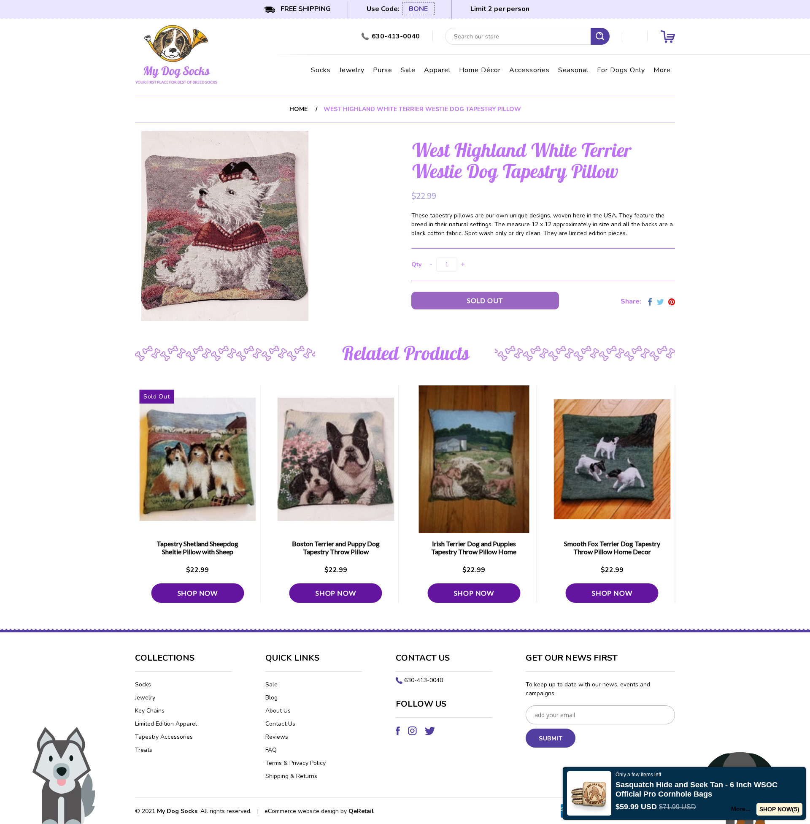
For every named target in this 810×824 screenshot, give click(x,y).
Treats (143, 750)
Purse (382, 70)
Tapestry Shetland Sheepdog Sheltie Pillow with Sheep (197, 547)
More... (741, 808)
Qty (416, 264)
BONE (418, 9)
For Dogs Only (621, 70)
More (662, 70)
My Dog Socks (177, 811)
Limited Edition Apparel (166, 724)
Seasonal (573, 70)
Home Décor (480, 70)
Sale (408, 70)
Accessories (529, 70)
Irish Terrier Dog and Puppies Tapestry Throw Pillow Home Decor (473, 551)
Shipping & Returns (291, 776)
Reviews (276, 737)
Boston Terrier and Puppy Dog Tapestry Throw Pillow (336, 547)
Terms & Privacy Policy (295, 763)
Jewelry (351, 70)
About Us (278, 711)
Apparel (437, 70)
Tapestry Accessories (164, 737)
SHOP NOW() (779, 809)
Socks (321, 70)
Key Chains (150, 711)
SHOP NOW (198, 593)
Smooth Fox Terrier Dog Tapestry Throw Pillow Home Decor (612, 547)
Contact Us (280, 724)
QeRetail (361, 811)
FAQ (271, 750)
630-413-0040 (423, 680)
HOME (298, 109)
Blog (271, 698)
